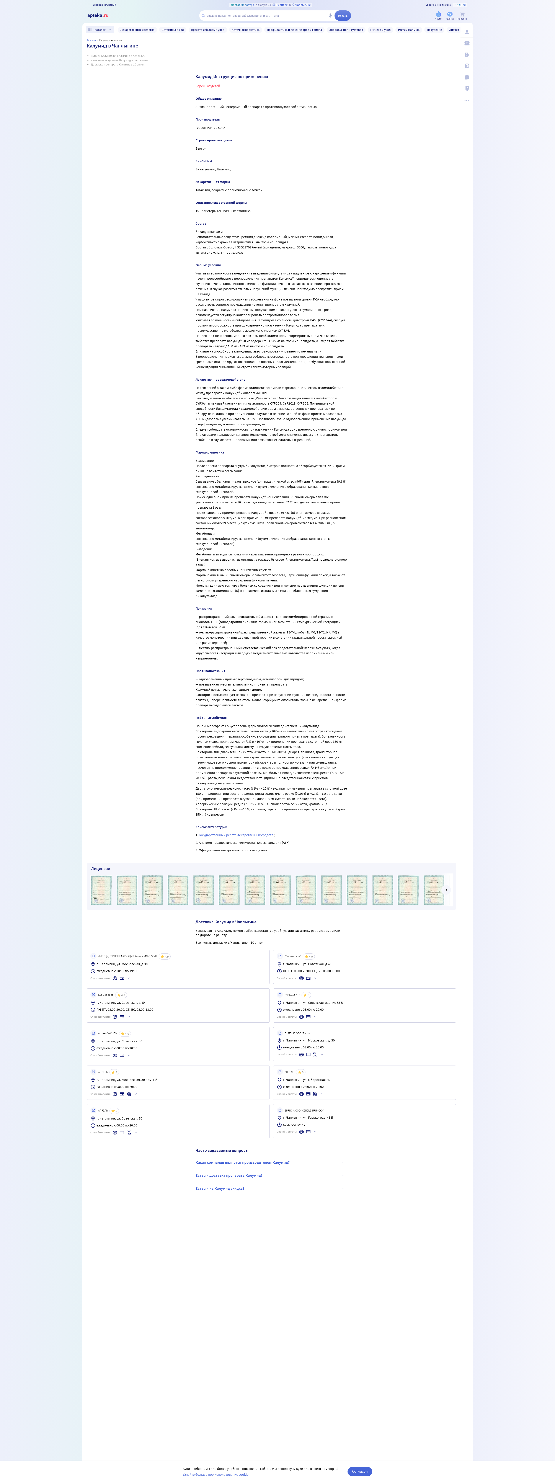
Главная (91, 40)
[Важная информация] (466, 77)
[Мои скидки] (466, 43)
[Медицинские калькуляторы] (466, 66)
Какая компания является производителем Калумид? (243, 1162)
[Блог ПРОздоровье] (466, 54)
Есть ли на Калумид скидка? (220, 1188)
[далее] (446, 890)
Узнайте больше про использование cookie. (216, 1474)
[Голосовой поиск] (330, 15)
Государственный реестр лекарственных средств (236, 835)
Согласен (360, 1471)
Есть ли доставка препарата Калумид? (229, 1175)
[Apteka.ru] (101, 15)
